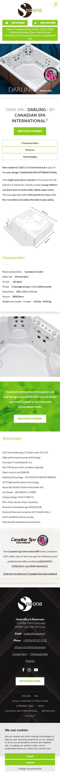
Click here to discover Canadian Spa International (30, 573)
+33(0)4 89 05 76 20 (35, 640)
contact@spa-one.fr (34, 633)
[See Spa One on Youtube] (36, 669)
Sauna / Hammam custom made (30, 701)
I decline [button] (30, 762)
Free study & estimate (30, 131)
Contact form (19, 654)
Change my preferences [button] (30, 768)
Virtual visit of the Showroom (30, 647)
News (41, 706)
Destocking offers (30, 681)
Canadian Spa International (21, 711)
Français (30, 660)
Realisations (48, 23)
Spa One (26, 696)
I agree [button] (30, 756)
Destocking (18, 23)
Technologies (30, 156)
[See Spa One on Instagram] (29, 669)
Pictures (30, 149)
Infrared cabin (25, 706)
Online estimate (39, 654)
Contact (30, 716)
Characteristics (30, 142)
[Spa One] (30, 10)
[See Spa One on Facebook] (23, 669)
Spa (36, 696)
